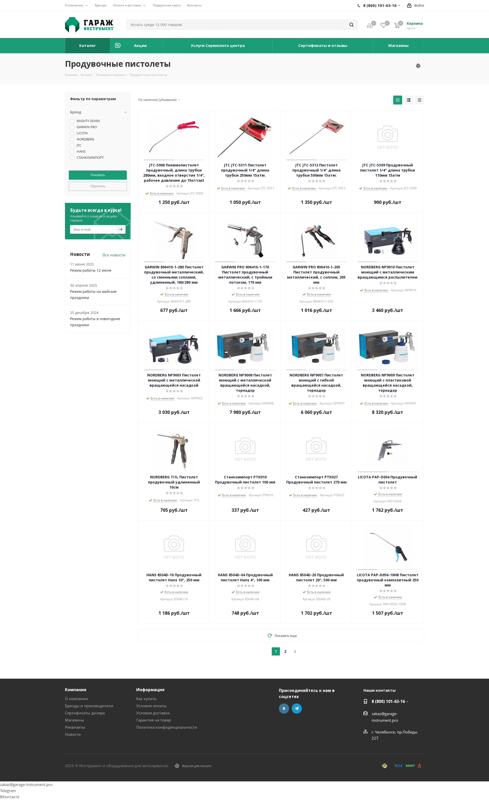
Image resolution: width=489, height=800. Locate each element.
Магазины (74, 720)
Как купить (146, 698)
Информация (150, 689)
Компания (75, 689)
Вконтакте (284, 708)
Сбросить (97, 186)
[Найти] (351, 25)
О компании (76, 698)
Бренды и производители (89, 705)
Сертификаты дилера (85, 712)
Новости (73, 734)
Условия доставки (153, 712)
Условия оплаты (151, 705)
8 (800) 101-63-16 (388, 701)
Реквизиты (75, 727)
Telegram (297, 708)
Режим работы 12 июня (90, 270)
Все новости (114, 254)
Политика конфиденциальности (166, 727)
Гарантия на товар (153, 720)
